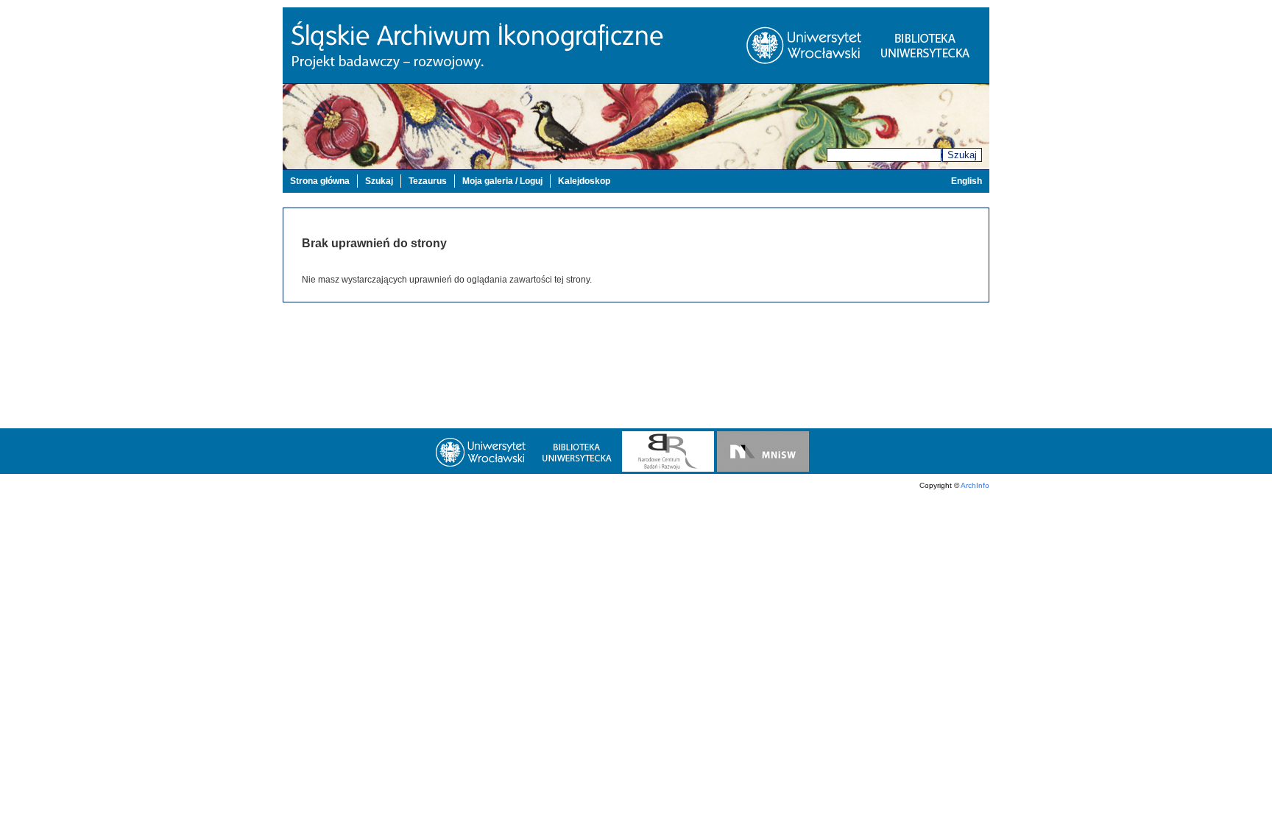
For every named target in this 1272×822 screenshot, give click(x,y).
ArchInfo (975, 485)
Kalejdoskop (584, 181)
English (966, 181)
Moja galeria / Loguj (502, 181)
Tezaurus (428, 181)
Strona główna (320, 181)
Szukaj (962, 154)
